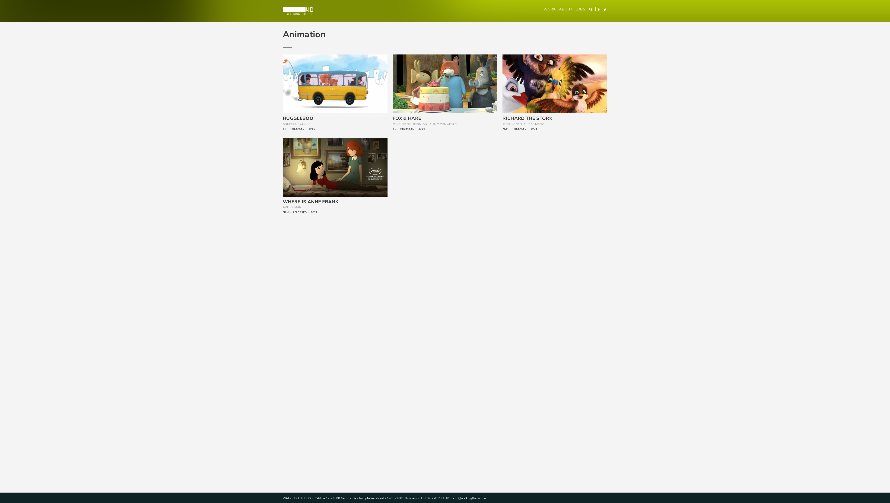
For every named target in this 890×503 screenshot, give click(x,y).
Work (550, 9)
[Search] (591, 9)
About (566, 9)
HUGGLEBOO (298, 118)
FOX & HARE (407, 118)
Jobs (580, 9)
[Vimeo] (605, 10)
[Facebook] (599, 9)
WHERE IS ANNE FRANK (310, 202)
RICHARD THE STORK (527, 118)
